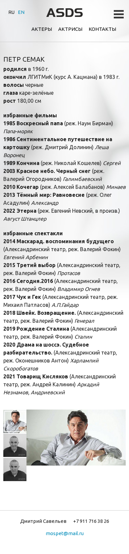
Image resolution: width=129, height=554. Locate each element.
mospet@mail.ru (65, 533)
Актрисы (70, 29)
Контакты (102, 29)
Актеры (41, 29)
